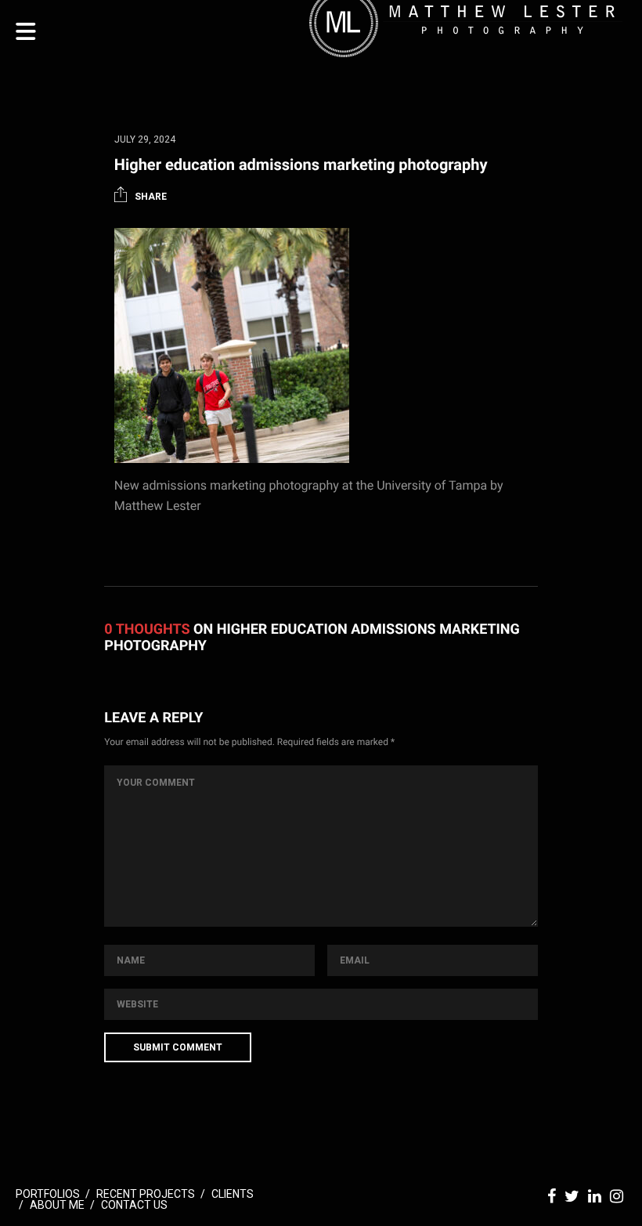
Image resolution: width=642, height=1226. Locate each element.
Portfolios (48, 1194)
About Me (57, 1205)
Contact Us (134, 1205)
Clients (232, 1194)
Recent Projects (145, 1194)
